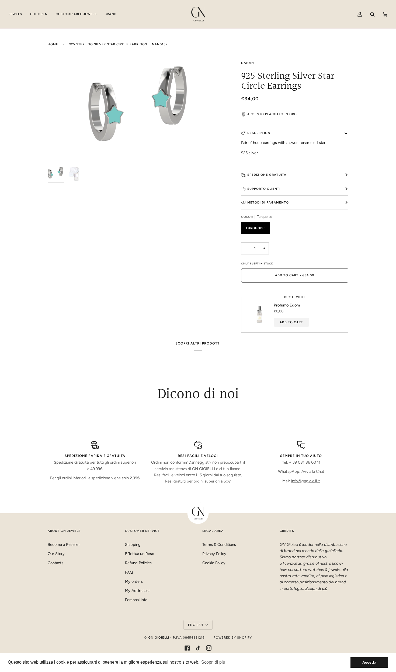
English (196, 625)
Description (258, 133)
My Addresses (137, 590)
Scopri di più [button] (213, 662)
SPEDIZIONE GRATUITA (266, 175)
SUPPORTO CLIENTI (263, 189)
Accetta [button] (369, 662)
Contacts (55, 562)
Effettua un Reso (139, 553)
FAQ (129, 572)
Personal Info (136, 599)
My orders (134, 581)
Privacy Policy (214, 553)
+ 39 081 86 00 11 (304, 462)
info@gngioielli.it (305, 480)
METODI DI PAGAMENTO (268, 202)
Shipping (133, 544)
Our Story (56, 553)
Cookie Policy (213, 562)
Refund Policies (138, 562)
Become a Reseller (64, 544)
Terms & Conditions (219, 544)
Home (53, 44)
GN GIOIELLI (158, 637)
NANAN (247, 63)
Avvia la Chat (312, 471)
